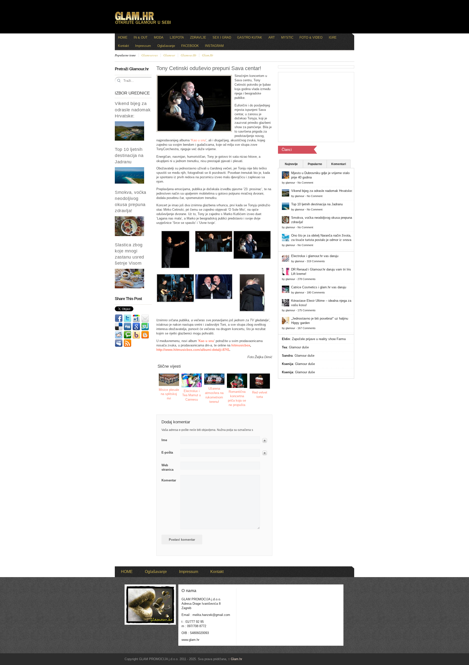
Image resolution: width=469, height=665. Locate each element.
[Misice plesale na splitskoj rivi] (169, 380)
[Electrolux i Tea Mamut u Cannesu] (191, 380)
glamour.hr (188, 55)
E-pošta (167, 452)
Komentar (168, 480)
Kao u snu (198, 140)
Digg (127, 327)
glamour (169, 55)
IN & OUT (141, 37)
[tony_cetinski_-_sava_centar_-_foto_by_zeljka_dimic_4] (175, 301)
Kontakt (123, 46)
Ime (164, 440)
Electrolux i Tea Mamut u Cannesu (191, 395)
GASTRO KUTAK (249, 37)
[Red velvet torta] (260, 381)
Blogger (145, 335)
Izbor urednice (132, 93)
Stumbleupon (145, 327)
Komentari (338, 164)
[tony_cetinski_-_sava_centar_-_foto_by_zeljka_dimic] (214, 251)
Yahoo (136, 335)
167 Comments (307, 328)
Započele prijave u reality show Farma (319, 339)
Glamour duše (299, 347)
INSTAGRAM (214, 46)
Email (145, 318)
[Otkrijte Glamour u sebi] (143, 24)
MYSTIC (287, 37)
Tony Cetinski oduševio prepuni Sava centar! (208, 68)
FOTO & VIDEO (310, 37)
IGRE (333, 37)
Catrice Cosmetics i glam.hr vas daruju (318, 287)
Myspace (119, 343)
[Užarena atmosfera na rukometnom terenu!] (214, 379)
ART (271, 37)
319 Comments (316, 261)
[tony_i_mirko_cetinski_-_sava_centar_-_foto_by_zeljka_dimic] (214, 298)
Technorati (127, 335)
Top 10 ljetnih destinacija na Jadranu (129, 155)
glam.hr (207, 55)
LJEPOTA (177, 37)
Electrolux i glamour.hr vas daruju (314, 256)
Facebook (119, 318)
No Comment (305, 182)
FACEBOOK (190, 46)
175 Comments (307, 310)
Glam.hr (235, 659)
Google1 (136, 318)
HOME (123, 37)
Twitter (127, 318)
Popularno (315, 164)
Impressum (143, 46)
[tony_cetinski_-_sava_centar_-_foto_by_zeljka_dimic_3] (252, 258)
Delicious (119, 327)
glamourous (149, 55)
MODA (158, 37)
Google (136, 327)
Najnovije (291, 164)
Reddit (119, 335)
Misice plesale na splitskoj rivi (169, 394)
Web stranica (167, 467)
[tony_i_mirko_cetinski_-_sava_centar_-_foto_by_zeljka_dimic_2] (252, 310)
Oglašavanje (166, 46)
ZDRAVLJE (198, 37)
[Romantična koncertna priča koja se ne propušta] (237, 381)
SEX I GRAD (222, 37)
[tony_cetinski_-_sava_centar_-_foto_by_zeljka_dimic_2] (175, 267)
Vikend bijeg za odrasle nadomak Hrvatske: (132, 109)
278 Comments (307, 279)
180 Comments (316, 292)
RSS (127, 343)
